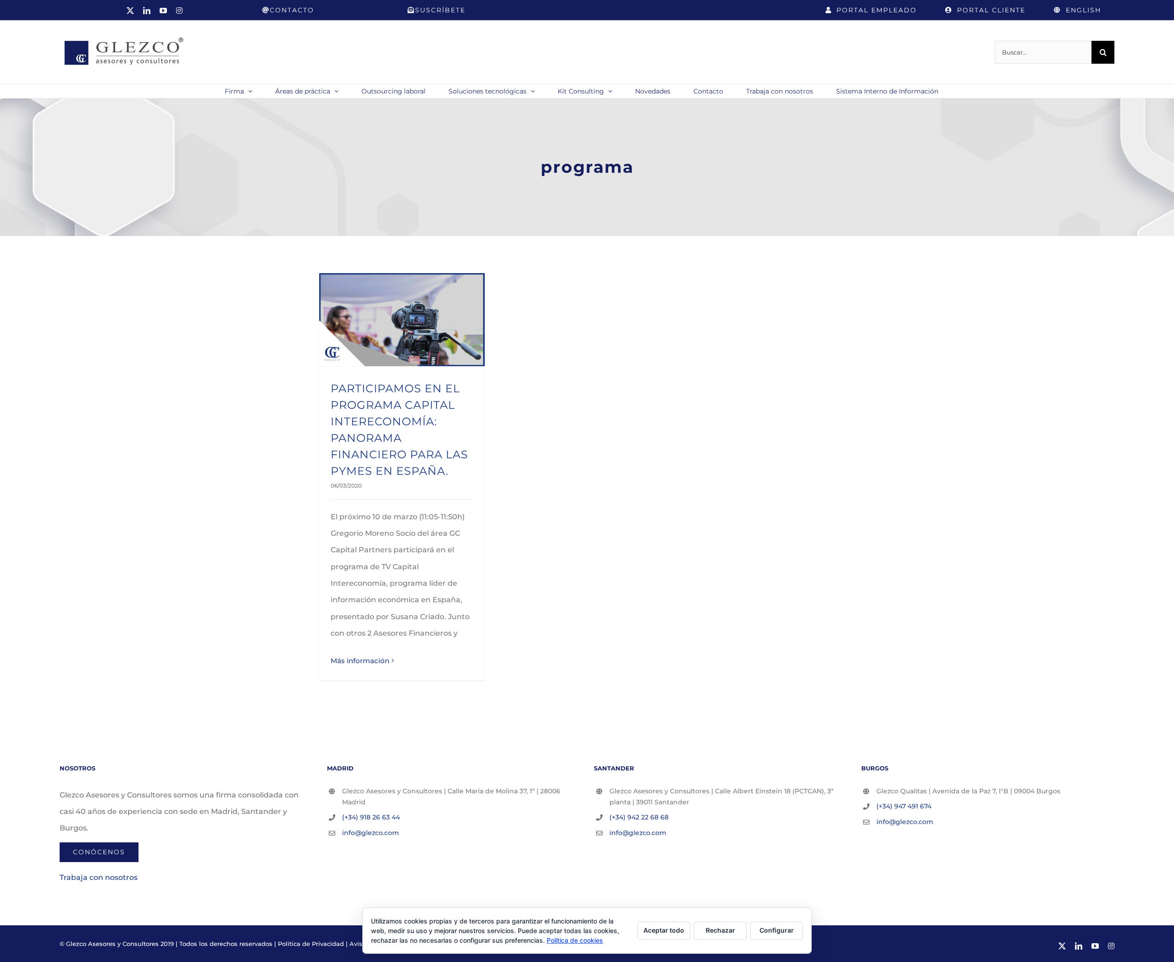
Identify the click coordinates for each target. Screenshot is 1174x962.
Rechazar (720, 930)
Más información (360, 660)
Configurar (776, 930)
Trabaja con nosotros (99, 877)
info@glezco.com (370, 833)
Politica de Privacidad (311, 943)
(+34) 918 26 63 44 (371, 817)
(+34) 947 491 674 (903, 806)
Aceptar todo (663, 930)
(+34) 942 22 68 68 (639, 817)
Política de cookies (575, 940)
